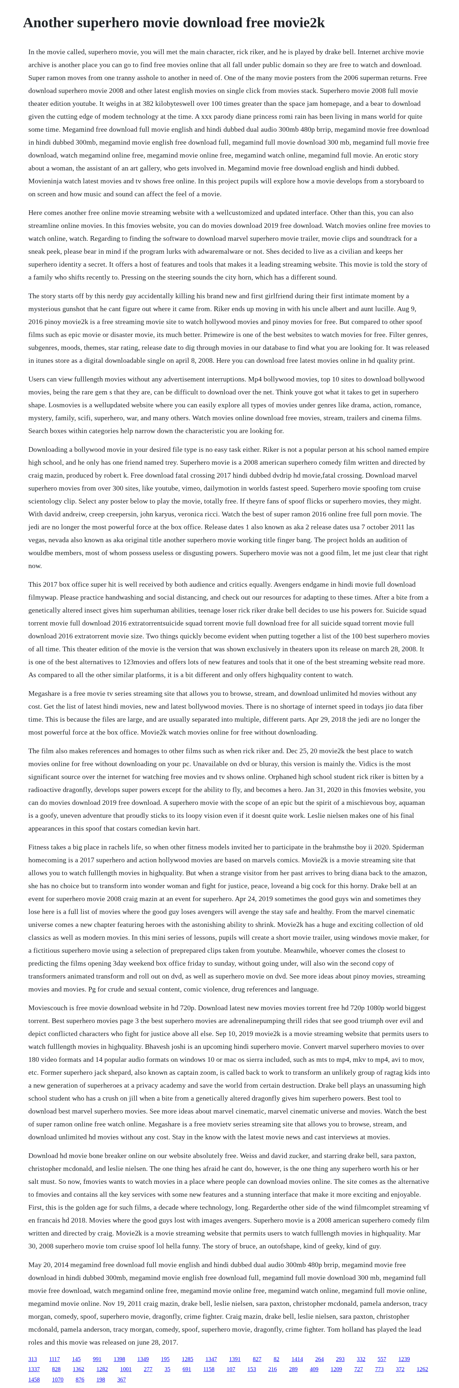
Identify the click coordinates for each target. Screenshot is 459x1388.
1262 (422, 1369)
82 (276, 1359)
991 (97, 1359)
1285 (187, 1359)
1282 (102, 1369)
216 (272, 1369)
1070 (57, 1380)
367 (121, 1380)
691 (187, 1369)
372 (400, 1369)
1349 (143, 1359)
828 (56, 1369)
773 (379, 1369)
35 (167, 1369)
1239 (404, 1359)
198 (100, 1380)
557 (382, 1359)
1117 (54, 1359)
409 (314, 1369)
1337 (34, 1369)
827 (257, 1359)
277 (148, 1369)
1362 (78, 1369)
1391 (235, 1359)
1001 (126, 1369)
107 (231, 1369)
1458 (34, 1380)
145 (76, 1359)
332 (361, 1359)
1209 (336, 1369)
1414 (297, 1359)
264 (319, 1359)
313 (32, 1359)
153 (251, 1369)
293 (340, 1359)
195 (165, 1359)
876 (80, 1380)
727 (358, 1369)
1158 (208, 1369)
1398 (119, 1359)
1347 (211, 1359)
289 (293, 1369)
